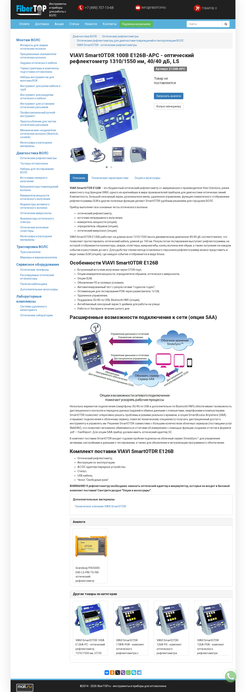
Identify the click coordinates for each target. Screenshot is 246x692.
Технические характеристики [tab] (109, 177)
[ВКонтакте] (107, 672)
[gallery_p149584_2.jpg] (98, 154)
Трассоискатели (30, 252)
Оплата (24, 24)
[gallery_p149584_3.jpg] (118, 154)
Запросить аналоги (168, 96)
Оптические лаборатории (36, 315)
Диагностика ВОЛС (32, 153)
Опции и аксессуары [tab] (147, 177)
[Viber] (123, 672)
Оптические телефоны (34, 269)
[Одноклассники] (112, 672)
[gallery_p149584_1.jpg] (78, 154)
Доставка (42, 24)
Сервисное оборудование (37, 264)
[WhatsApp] (128, 672)
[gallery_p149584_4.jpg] (138, 154)
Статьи (74, 24)
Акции (59, 24)
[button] (106, 167)
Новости (91, 24)
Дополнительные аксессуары (39, 289)
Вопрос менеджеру (168, 106)
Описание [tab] (79, 177)
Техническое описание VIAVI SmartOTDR (100, 506)
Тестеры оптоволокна (34, 163)
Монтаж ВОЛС (28, 40)
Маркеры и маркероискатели (38, 257)
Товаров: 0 (209, 8)
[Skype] (133, 672)
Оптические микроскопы (36, 213)
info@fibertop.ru (153, 7)
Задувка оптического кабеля (38, 62)
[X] (117, 672)
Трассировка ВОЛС (32, 247)
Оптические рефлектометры (38, 158)
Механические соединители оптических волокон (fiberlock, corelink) (39, 134)
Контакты (110, 24)
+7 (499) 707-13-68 (99, 8)
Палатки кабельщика (33, 283)
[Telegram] (139, 672)
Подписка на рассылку (136, 24)
